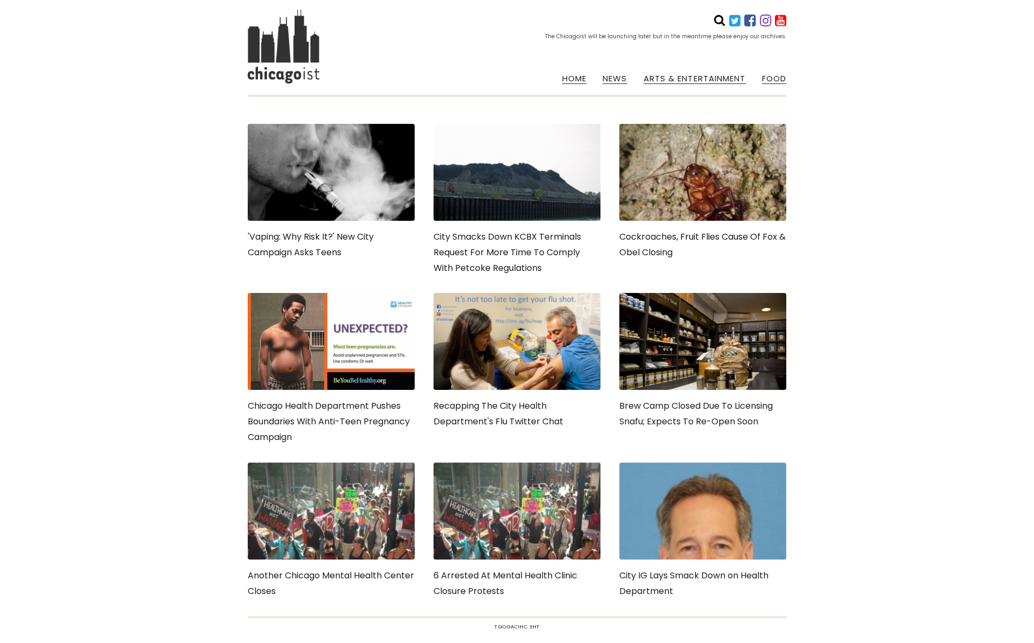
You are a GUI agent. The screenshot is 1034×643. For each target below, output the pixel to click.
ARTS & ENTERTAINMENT (695, 78)
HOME (574, 78)
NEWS (615, 78)
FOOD (774, 78)
